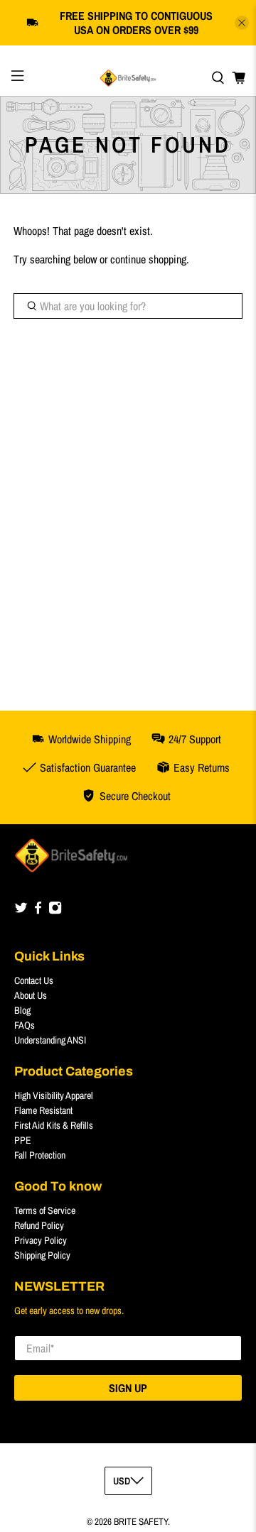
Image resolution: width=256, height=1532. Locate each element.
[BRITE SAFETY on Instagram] (55, 910)
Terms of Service (44, 1210)
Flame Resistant (43, 1110)
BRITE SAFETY (141, 1521)
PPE (22, 1140)
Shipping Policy (42, 1255)
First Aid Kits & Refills (53, 1125)
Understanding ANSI (50, 1040)
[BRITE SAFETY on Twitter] (21, 910)
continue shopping (148, 259)
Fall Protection (39, 1155)
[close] (242, 23)
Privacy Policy (40, 1240)
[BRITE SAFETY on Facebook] (38, 910)
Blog (22, 1010)
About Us (30, 995)
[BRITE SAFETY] (128, 78)
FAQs (24, 1025)
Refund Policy (39, 1225)
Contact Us (33, 980)
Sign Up (128, 1388)
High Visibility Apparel (53, 1095)
